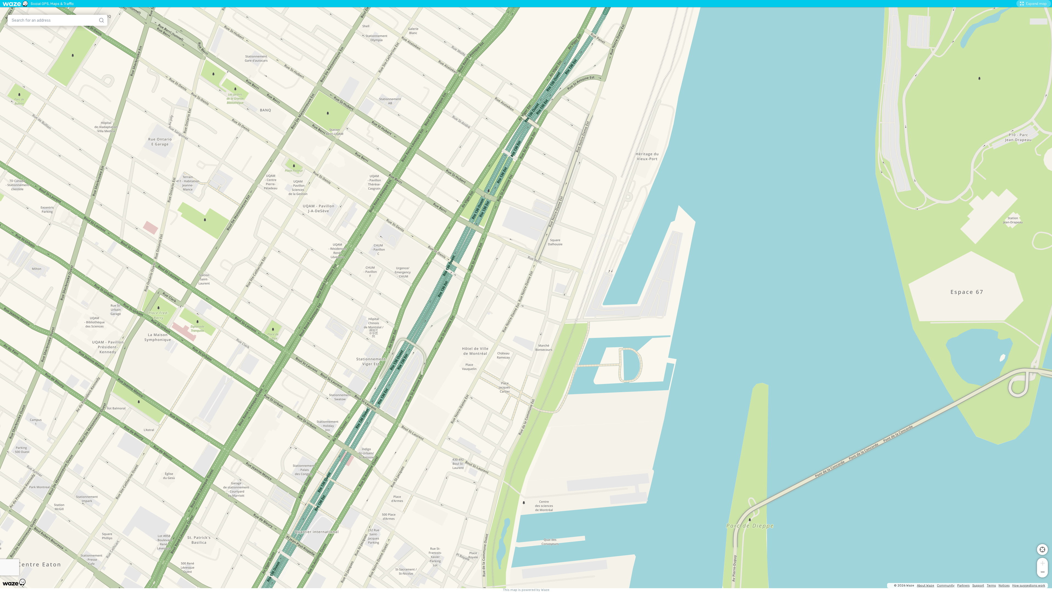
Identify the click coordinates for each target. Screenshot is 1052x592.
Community (945, 585)
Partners (963, 585)
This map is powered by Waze (526, 590)
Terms (991, 585)
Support (978, 585)
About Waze (925, 585)
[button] (1042, 563)
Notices (1004, 585)
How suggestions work (1028, 585)
